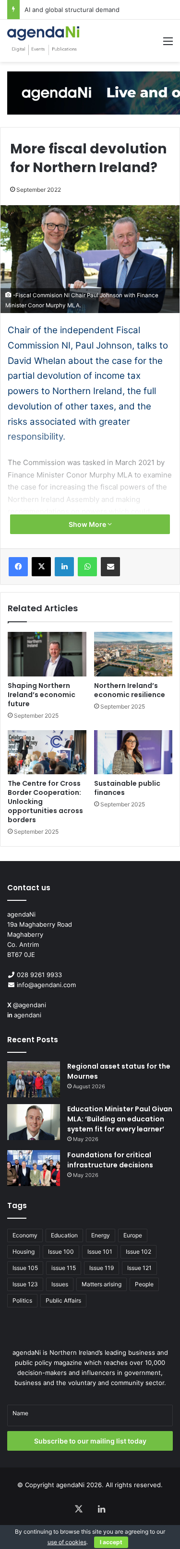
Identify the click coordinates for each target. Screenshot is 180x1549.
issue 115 (63, 1267)
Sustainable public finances (127, 788)
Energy (100, 1235)
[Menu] (168, 44)
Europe (132, 1235)
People (144, 1284)
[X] (41, 566)
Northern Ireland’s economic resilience (129, 690)
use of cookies (67, 1542)
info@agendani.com (46, 985)
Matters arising (101, 1284)
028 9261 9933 (39, 974)
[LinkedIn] (64, 566)
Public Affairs (63, 1300)
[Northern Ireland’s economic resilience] (133, 654)
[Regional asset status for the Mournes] (33, 1079)
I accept (111, 1542)
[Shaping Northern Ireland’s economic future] (47, 654)
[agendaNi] (43, 40)
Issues (59, 1284)
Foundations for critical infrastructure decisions (110, 1160)
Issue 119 (101, 1267)
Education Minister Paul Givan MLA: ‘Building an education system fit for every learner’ (119, 1119)
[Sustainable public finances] (133, 752)
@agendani (29, 1005)
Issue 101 (99, 1251)
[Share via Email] (110, 566)
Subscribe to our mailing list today (90, 1441)
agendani (27, 1015)
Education (64, 1235)
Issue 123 (25, 1284)
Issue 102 (138, 1251)
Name (20, 1413)
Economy (24, 1235)
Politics (22, 1300)
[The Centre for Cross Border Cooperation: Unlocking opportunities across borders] (47, 752)
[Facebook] (18, 566)
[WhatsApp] (87, 566)
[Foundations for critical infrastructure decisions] (33, 1168)
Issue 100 (61, 1251)
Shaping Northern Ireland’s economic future (41, 695)
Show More (88, 524)
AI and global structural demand (72, 9)
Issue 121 (139, 1267)
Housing (23, 1251)
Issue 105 (25, 1267)
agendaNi (70, 1485)
